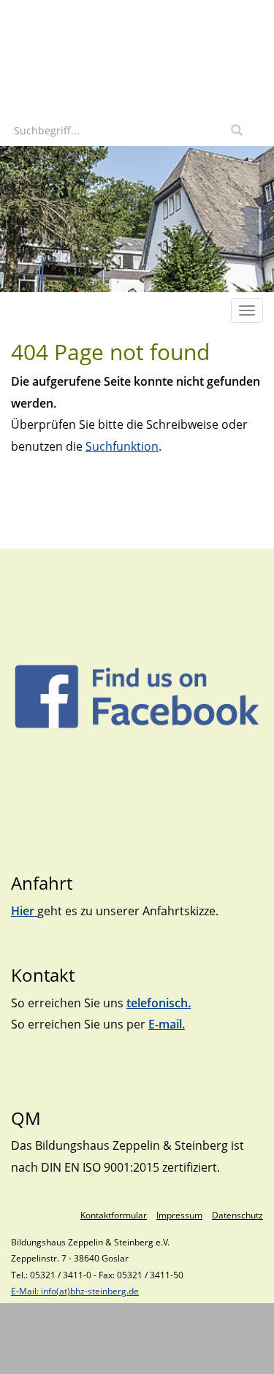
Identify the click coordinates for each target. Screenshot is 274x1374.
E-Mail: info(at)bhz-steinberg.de (75, 1291)
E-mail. (166, 1024)
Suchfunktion (122, 446)
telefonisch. (158, 1003)
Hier (24, 911)
